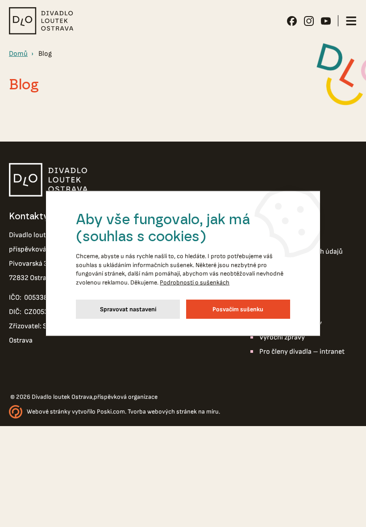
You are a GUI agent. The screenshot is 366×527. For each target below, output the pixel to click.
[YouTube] (326, 21)
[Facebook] (292, 21)
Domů (18, 54)
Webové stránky (49, 411)
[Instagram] (309, 21)
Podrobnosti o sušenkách (194, 282)
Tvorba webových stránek (162, 411)
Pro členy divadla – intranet (302, 351)
